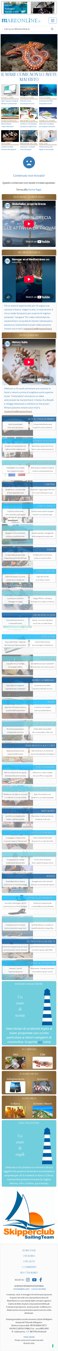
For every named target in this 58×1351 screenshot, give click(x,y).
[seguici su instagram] (27, 1280)
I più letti (29, 1261)
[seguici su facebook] (40, 1280)
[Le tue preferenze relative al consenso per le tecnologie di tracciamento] (53, 1346)
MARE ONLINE (29, 1337)
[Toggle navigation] (52, 21)
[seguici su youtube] (34, 1280)
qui (40, 1042)
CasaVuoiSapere (38, 1289)
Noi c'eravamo (29, 1272)
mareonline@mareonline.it (38, 328)
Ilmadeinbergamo (21, 1289)
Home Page (34, 189)
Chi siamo (29, 1256)
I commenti (29, 1267)
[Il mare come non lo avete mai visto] (29, 52)
